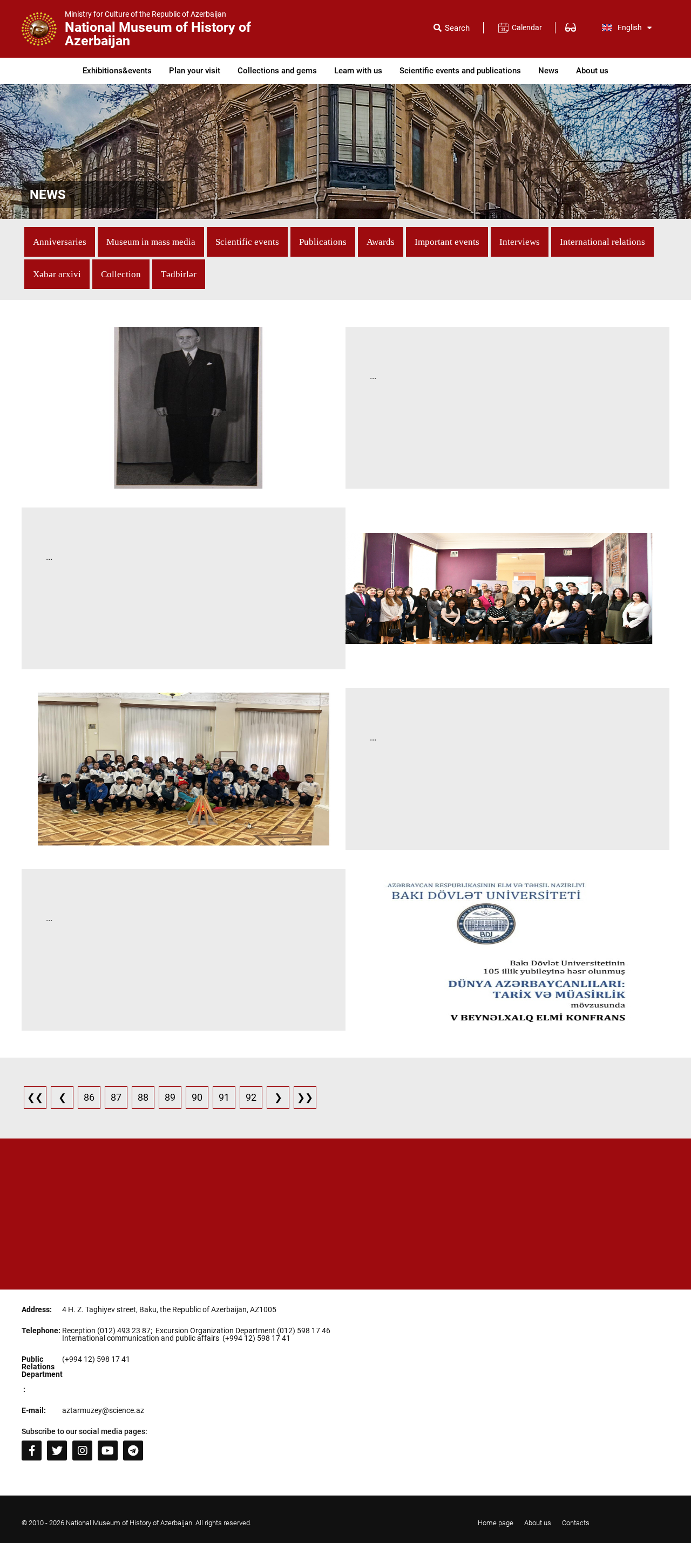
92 (251, 1097)
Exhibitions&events (117, 71)
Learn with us (358, 71)
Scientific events (247, 242)
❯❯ (305, 1097)
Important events (447, 242)
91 (224, 1097)
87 (116, 1097)
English (630, 27)
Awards (381, 242)
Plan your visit (194, 71)
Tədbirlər (179, 274)
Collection (121, 274)
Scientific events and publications (460, 71)
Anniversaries (59, 242)
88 (143, 1097)
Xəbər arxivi (57, 274)
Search (457, 28)
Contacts (576, 1523)
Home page (495, 1523)
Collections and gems (277, 71)
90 (197, 1097)
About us (592, 71)
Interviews (519, 242)
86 (89, 1097)
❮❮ (35, 1097)
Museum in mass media (150, 242)
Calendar (526, 27)
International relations (602, 242)
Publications (323, 242)
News (548, 71)
